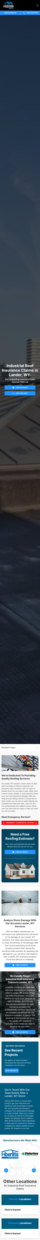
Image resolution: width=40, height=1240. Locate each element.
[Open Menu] (37, 5)
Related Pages (8, 747)
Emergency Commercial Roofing (20, 823)
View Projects (11, 1071)
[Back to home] (9, 5)
